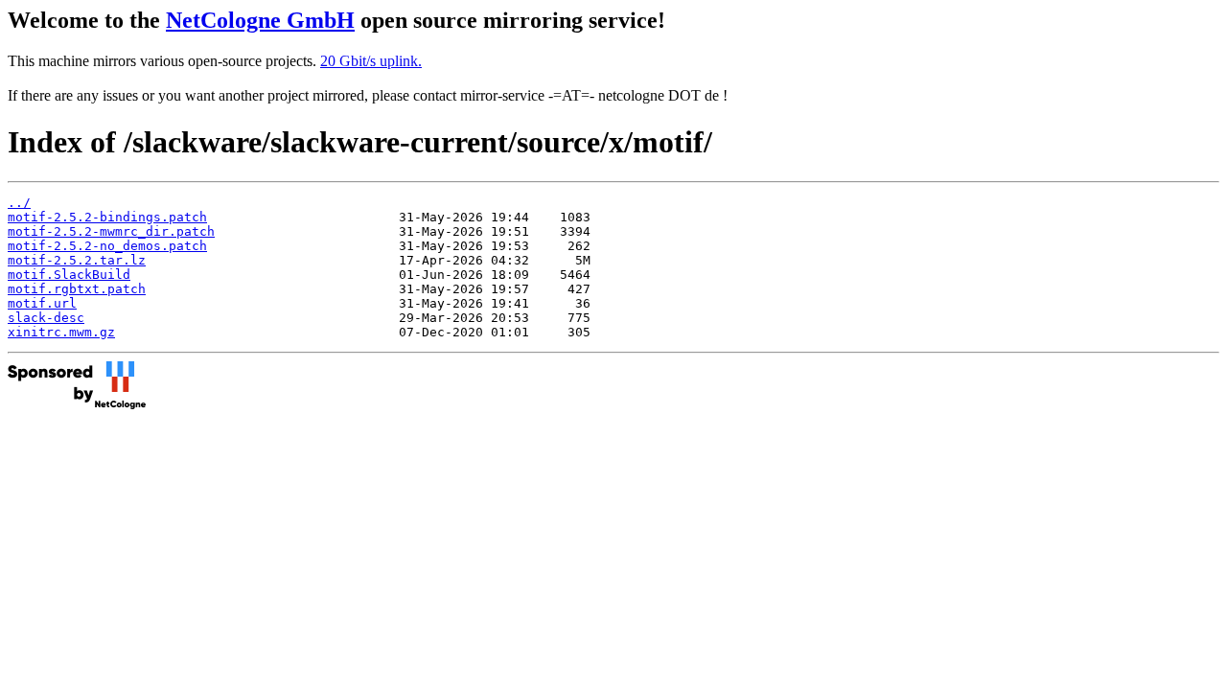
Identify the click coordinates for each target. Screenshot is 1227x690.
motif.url (42, 303)
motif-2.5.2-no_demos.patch (107, 246)
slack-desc (46, 317)
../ (19, 203)
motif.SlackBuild (69, 274)
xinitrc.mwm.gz (61, 332)
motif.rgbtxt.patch (77, 289)
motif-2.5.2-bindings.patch (107, 217)
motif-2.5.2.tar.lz (77, 260)
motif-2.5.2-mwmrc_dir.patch (111, 231)
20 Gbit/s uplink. (371, 61)
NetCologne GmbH (260, 20)
